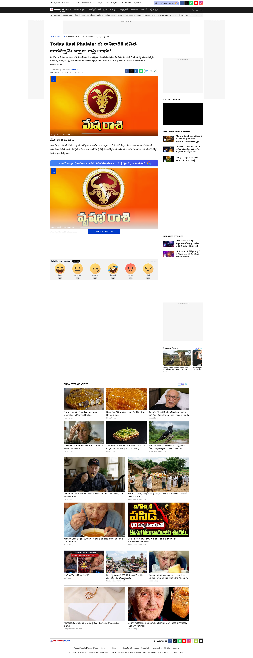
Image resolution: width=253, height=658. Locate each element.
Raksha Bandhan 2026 (106, 15)
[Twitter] (186, 3)
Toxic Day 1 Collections (126, 15)
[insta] (201, 3)
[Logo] (61, 10)
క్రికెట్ (105, 9)
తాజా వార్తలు (79, 9)
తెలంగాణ (134, 9)
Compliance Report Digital (159, 648)
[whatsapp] (191, 3)
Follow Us (153, 71)
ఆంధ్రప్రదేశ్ (124, 9)
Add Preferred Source (164, 3)
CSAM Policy (116, 648)
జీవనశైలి (113, 9)
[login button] (193, 10)
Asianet (60, 640)
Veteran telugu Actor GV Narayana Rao (152, 15)
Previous (197, 15)
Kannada (76, 3)
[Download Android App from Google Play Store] (196, 641)
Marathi (128, 3)
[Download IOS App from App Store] (201, 641)
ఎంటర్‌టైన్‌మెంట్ (94, 9)
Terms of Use (92, 648)
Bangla (114, 3)
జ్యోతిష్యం (154, 9)
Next (201, 15)
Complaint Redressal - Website (135, 648)
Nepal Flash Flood (88, 15)
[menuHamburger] (197, 9)
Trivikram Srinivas (177, 15)
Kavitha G (73, 70)
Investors (175, 648)
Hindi (121, 3)
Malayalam (55, 3)
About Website (80, 648)
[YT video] (196, 3)
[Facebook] (182, 3)
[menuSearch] (202, 10)
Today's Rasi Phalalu (70, 15)
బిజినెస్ (144, 9)
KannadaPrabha (88, 3)
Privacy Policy (105, 648)
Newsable (66, 3)
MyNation (137, 3)
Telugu (99, 3)
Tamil (106, 3)
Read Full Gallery (104, 231)
